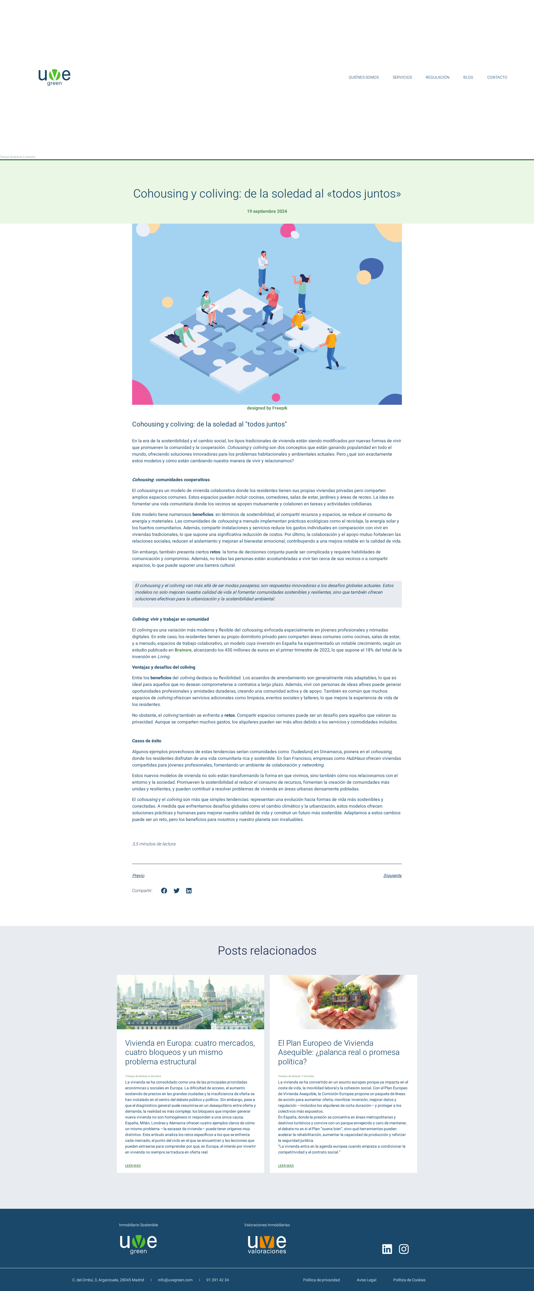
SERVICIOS (402, 77)
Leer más (133, 1165)
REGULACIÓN (437, 77)
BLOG (468, 77)
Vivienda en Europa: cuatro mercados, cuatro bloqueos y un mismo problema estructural (190, 1053)
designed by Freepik (267, 408)
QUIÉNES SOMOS (364, 77)
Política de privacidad (321, 1280)
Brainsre (183, 650)
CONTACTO (497, 77)
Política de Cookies (409, 1280)
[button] (164, 890)
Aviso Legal (366, 1280)
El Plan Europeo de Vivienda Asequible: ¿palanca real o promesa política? (339, 1053)
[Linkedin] (387, 1249)
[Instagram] (403, 1249)
